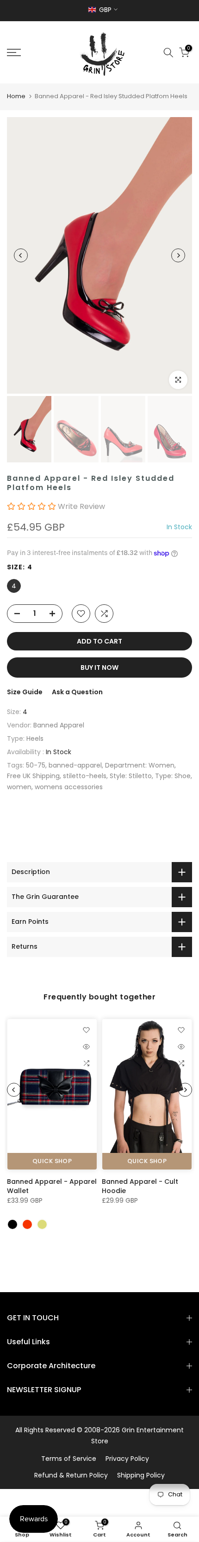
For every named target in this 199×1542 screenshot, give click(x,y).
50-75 (35, 765)
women (19, 787)
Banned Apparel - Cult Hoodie (140, 1185)
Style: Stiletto (131, 775)
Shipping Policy (141, 1475)
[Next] (178, 255)
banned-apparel (75, 765)
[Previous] (21, 255)
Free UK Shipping (33, 775)
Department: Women (139, 765)
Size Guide (25, 692)
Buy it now (99, 667)
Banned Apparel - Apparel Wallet (52, 1185)
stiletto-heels (84, 775)
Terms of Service (68, 1458)
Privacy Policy (127, 1458)
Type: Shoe (173, 775)
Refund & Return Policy (71, 1475)
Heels (35, 738)
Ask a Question (77, 692)
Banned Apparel (58, 725)
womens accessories (69, 787)
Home (16, 96)
